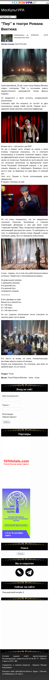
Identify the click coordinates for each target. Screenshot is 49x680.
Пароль (6, 405)
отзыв (36, 378)
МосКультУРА (12, 9)
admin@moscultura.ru (23, 671)
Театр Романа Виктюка (17, 378)
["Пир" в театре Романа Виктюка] (23, 65)
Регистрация (7, 414)
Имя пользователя (10, 396)
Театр (11, 374)
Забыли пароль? (9, 417)
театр (30, 378)
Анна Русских (21, 44)
